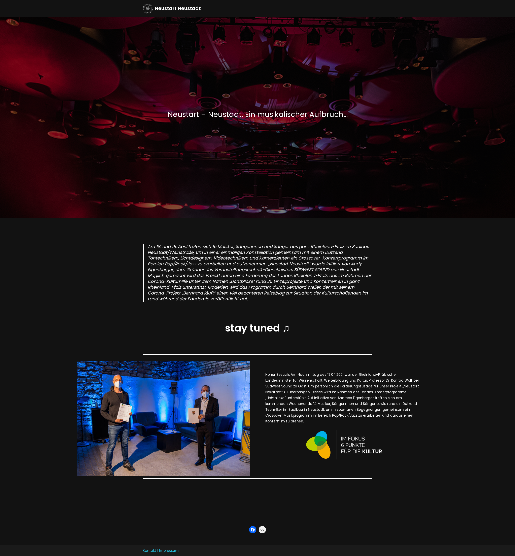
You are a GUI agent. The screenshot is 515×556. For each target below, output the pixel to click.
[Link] (262, 529)
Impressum (169, 550)
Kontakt (149, 550)
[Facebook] (252, 529)
